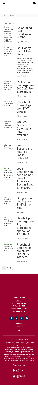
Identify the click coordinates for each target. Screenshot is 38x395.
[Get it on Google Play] (19, 370)
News (3, 16)
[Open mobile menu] (4, 3)
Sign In (19, 330)
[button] (34, 3)
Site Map (19, 323)
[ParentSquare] (19, 365)
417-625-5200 (22, 309)
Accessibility (19, 327)
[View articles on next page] (11, 268)
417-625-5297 (21, 312)
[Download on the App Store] (19, 376)
